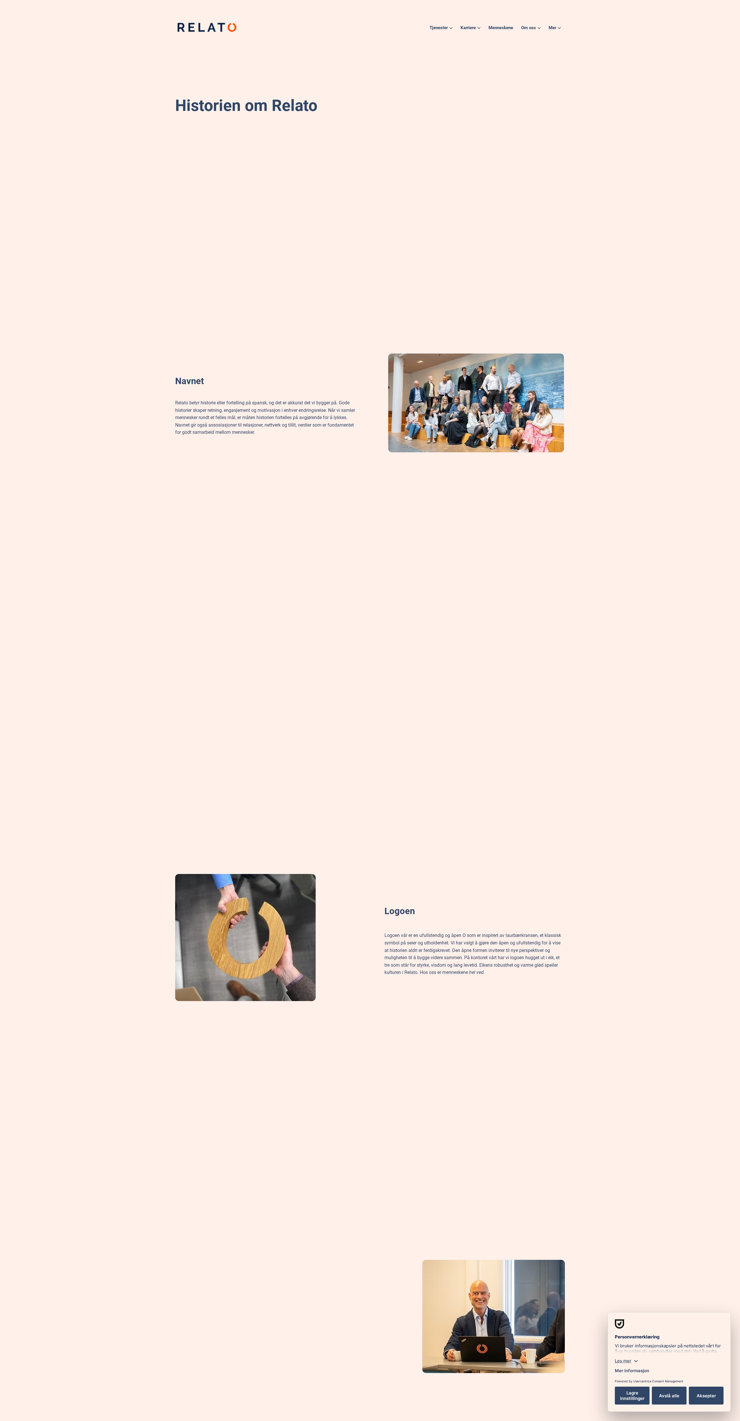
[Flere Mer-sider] (559, 28)
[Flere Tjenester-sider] (450, 28)
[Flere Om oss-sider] (539, 28)
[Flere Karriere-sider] (479, 28)
